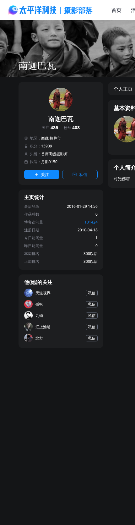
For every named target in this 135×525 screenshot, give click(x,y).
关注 (50, 127)
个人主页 (123, 89)
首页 (116, 10)
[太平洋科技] (32, 10)
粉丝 (72, 127)
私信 (83, 174)
